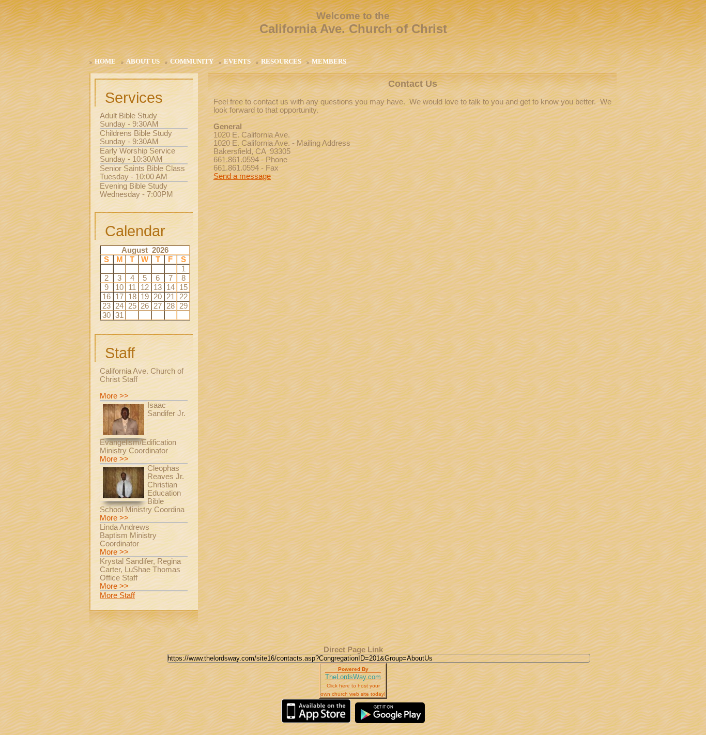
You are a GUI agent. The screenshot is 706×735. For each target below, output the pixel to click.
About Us (143, 61)
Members (329, 61)
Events (237, 61)
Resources (281, 61)
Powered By (353, 669)
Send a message (242, 176)
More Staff (117, 595)
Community (191, 61)
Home (105, 61)
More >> (114, 396)
